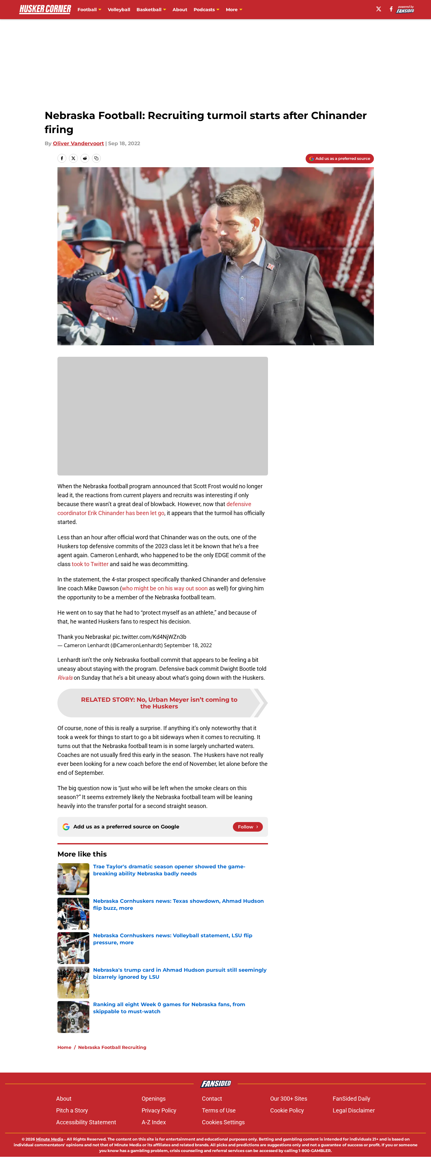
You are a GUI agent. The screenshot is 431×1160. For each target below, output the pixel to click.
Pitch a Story (72, 1110)
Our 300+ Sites (288, 1098)
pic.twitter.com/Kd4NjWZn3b (149, 636)
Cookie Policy (287, 1110)
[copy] (96, 158)
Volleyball (119, 9)
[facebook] (391, 8)
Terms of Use (219, 1110)
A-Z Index (154, 1122)
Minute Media (49, 1139)
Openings (154, 1098)
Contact (212, 1098)
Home (64, 1047)
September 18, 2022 (188, 645)
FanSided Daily (351, 1098)
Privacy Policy (159, 1110)
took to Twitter (90, 564)
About (180, 9)
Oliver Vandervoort (78, 143)
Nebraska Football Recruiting (112, 1047)
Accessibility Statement (86, 1122)
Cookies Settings (223, 1122)
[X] (378, 8)
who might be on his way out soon (165, 588)
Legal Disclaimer (354, 1110)
